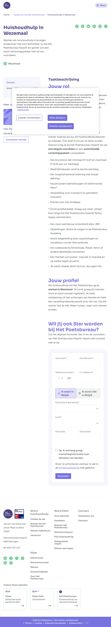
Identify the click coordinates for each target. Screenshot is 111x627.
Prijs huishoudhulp (64, 537)
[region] (55, 111)
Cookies (38, 623)
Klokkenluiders (75, 623)
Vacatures (35, 535)
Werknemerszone (39, 562)
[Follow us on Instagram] (22, 558)
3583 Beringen (10, 541)
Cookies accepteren (60, 126)
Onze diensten (61, 516)
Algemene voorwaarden (55, 623)
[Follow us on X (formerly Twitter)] (16, 558)
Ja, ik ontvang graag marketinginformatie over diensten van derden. (74, 454)
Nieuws (34, 567)
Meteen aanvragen (63, 548)
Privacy (28, 623)
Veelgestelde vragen (61, 542)
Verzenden (63, 476)
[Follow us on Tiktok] (11, 563)
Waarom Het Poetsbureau (60, 526)
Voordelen (59, 520)
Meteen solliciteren (40, 531)
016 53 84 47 (9, 133)
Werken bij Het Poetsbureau (38, 525)
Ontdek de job (37, 519)
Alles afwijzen (57, 117)
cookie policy (23, 110)
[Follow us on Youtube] (5, 563)
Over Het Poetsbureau (37, 577)
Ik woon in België (67, 393)
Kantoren (83, 520)
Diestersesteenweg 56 (15, 537)
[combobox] (63, 378)
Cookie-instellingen (29, 117)
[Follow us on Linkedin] (5, 558)
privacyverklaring (69, 467)
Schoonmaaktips (39, 572)
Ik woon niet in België (89, 393)
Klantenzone (36, 558)
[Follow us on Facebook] (11, 558)
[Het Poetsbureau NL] (6, 5)
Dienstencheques (63, 532)
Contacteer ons (86, 516)
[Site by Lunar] (87, 623)
